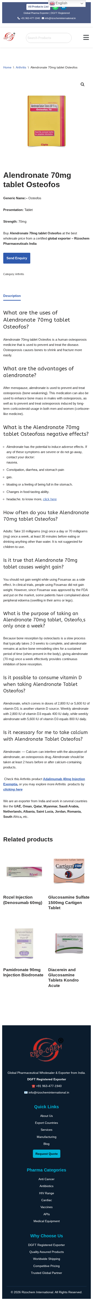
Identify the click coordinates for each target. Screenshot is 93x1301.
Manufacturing (46, 1137)
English (61, 3)
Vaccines (46, 1207)
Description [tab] (12, 296)
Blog (46, 1143)
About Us (46, 1116)
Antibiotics (46, 1186)
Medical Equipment (47, 1221)
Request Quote (46, 1153)
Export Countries (46, 1122)
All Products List (38, 6)
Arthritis (21, 67)
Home (7, 67)
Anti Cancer (46, 1179)
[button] (86, 37)
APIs (46, 1214)
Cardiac (46, 1200)
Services (46, 1129)
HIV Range (46, 1193)
